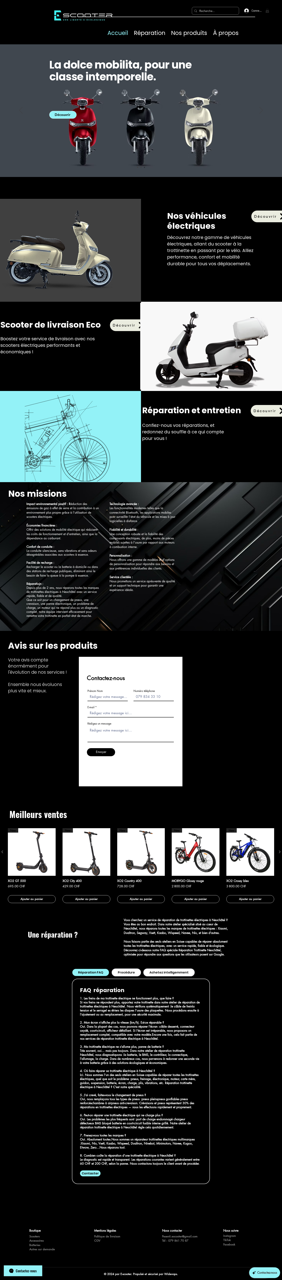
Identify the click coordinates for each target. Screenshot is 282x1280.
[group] (141, 865)
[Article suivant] (279, 851)
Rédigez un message (99, 723)
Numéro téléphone (144, 691)
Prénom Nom (95, 691)
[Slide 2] (141, 167)
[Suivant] (261, 110)
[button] (267, 10)
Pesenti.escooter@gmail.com (180, 1236)
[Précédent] (21, 110)
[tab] (90, 972)
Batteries (34, 1245)
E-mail (90, 707)
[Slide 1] (137, 167)
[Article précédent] (2, 851)
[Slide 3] (144, 167)
